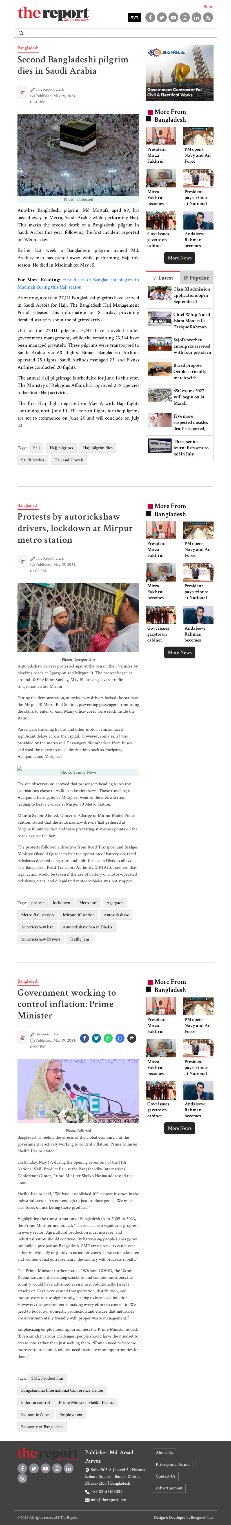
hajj (36, 448)
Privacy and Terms (172, 1464)
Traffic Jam (79, 939)
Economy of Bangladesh (42, 1427)
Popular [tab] (198, 278)
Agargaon (115, 903)
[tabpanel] (179, 372)
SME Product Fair (47, 1378)
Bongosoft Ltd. (202, 1517)
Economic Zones (35, 1415)
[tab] (163, 277)
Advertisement (169, 1488)
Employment (71, 1415)
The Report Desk (49, 89)
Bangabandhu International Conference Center (62, 1390)
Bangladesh (28, 48)
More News (180, 258)
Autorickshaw (116, 915)
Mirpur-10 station (79, 915)
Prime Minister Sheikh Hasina (86, 1403)
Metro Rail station (37, 915)
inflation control (35, 1403)
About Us (164, 1453)
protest (37, 903)
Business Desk (47, 1034)
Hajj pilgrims (61, 448)
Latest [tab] (165, 278)
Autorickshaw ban (37, 927)
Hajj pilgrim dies (98, 448)
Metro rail (88, 903)
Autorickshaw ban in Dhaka (87, 927)
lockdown (61, 903)
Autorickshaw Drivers (41, 939)
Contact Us (166, 1476)
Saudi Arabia (32, 460)
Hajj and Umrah (68, 460)
